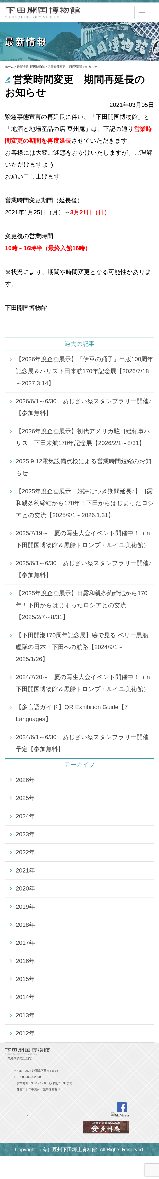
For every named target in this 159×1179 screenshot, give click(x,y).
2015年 (25, 979)
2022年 (25, 852)
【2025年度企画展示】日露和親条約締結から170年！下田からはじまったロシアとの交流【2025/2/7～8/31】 (81, 605)
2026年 (25, 780)
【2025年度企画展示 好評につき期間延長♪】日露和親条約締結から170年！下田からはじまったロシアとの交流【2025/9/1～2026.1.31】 (85, 503)
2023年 (25, 834)
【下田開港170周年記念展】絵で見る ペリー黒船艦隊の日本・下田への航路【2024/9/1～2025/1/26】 (82, 647)
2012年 (25, 1033)
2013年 (25, 1015)
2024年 (25, 816)
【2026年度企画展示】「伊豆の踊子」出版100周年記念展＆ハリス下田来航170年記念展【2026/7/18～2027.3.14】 (84, 371)
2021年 (25, 870)
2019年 (25, 906)
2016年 (25, 961)
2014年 (25, 997)
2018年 (25, 924)
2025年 (25, 798)
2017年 (25, 942)
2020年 (25, 888)
